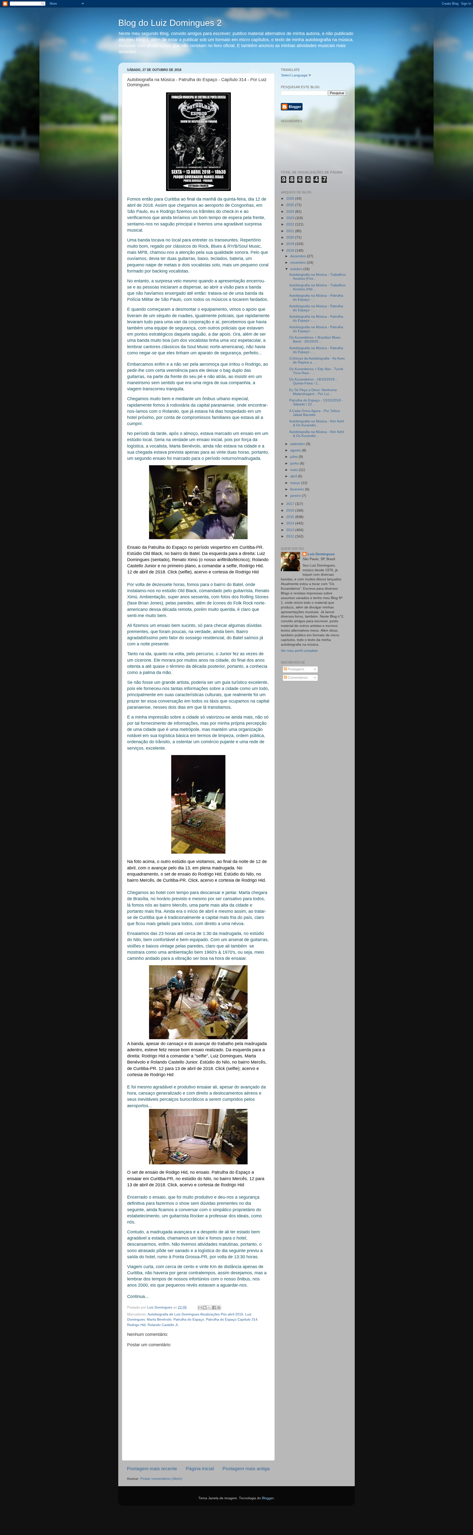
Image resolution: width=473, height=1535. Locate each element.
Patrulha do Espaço (188, 1319)
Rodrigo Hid (136, 1325)
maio (294, 470)
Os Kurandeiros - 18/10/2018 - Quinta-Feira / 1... (313, 381)
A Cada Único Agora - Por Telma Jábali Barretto (314, 413)
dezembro (298, 256)
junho (295, 463)
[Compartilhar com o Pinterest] (218, 1307)
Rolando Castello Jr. (163, 1325)
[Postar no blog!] (204, 1307)
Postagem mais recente (152, 1468)
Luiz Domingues (321, 554)
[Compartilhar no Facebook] (214, 1307)
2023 (290, 218)
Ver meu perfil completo (299, 651)
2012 (290, 536)
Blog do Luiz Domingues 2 (170, 23)
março (295, 483)
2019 (290, 244)
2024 (290, 211)
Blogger (268, 1498)
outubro (296, 269)
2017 (290, 504)
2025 (290, 205)
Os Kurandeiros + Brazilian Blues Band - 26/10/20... (314, 339)
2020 (290, 237)
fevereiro (297, 489)
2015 (290, 517)
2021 (290, 231)
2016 (290, 510)
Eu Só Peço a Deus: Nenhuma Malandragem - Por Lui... (313, 392)
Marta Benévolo (159, 1319)
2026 (290, 198)
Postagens (295, 669)
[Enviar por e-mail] (200, 1307)
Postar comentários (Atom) (161, 1479)
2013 (290, 530)
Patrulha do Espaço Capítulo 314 (231, 1319)
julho (294, 457)
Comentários (297, 677)
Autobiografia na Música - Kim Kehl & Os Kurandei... (316, 423)
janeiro (296, 496)
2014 (290, 523)
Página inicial (200, 1468)
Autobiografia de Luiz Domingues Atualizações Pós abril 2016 (195, 1314)
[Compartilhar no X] (209, 1307)
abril (294, 476)
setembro (298, 444)
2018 (290, 250)
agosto (296, 450)
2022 (290, 224)
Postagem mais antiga (246, 1468)
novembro (298, 262)
